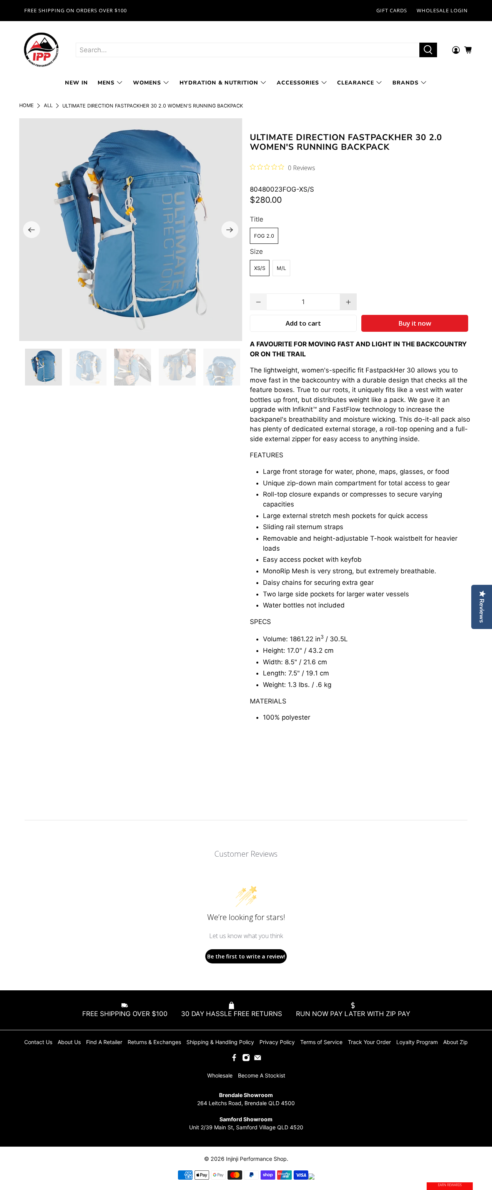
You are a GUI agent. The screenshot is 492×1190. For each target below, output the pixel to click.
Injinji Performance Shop (256, 1158)
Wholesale (220, 1075)
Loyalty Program (417, 1042)
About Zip (455, 1042)
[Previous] (31, 229)
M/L (281, 268)
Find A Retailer (104, 1042)
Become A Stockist (261, 1075)
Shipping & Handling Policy (220, 1042)
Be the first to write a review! (246, 956)
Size (256, 251)
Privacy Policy (277, 1042)
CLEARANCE (355, 82)
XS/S (259, 268)
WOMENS (147, 82)
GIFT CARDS (391, 10)
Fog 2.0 (264, 236)
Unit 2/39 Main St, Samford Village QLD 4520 (246, 1127)
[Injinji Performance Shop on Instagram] (246, 1059)
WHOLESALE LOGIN (442, 10)
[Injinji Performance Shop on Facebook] (234, 1059)
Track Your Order (369, 1042)
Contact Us (38, 1042)
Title (256, 219)
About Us (69, 1042)
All (48, 105)
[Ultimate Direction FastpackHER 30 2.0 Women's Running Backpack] (130, 229)
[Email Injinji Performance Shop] (257, 1059)
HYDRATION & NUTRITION (219, 82)
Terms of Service (321, 1042)
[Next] (229, 229)
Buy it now (414, 323)
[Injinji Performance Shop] (41, 50)
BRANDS (405, 82)
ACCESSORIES (298, 82)
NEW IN (76, 82)
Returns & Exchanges (154, 1042)
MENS (106, 82)
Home (26, 105)
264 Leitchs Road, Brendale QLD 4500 (246, 1103)
